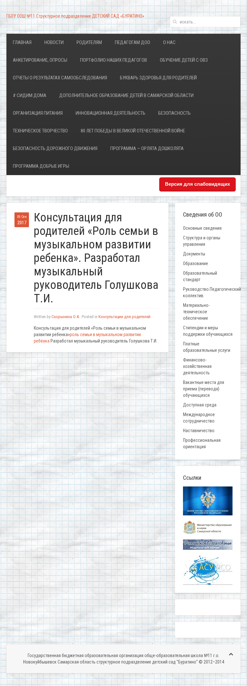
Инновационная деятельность (110, 113)
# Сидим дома (29, 95)
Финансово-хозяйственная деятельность (197, 366)
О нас (169, 42)
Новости (54, 42)
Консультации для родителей (124, 316)
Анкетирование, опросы (40, 60)
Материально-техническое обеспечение (196, 312)
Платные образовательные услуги (206, 347)
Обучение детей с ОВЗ (184, 60)
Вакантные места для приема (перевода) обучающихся (203, 389)
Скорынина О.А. (65, 316)
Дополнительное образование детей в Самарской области (126, 95)
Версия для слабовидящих (197, 184)
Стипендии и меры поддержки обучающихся (208, 331)
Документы (194, 253)
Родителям (89, 42)
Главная (22, 42)
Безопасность (174, 113)
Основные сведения (202, 228)
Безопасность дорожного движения (55, 148)
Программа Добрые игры (41, 166)
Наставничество (199, 430)
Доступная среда (199, 404)
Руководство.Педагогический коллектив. (212, 292)
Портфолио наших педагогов (113, 60)
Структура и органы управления (201, 241)
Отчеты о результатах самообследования (60, 78)
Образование (195, 263)
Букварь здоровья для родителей (158, 78)
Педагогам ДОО (132, 42)
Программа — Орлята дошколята (147, 148)
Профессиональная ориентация (202, 443)
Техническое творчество (40, 131)
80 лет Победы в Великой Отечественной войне (133, 131)
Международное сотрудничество (199, 417)
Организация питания (38, 113)
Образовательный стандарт (200, 276)
